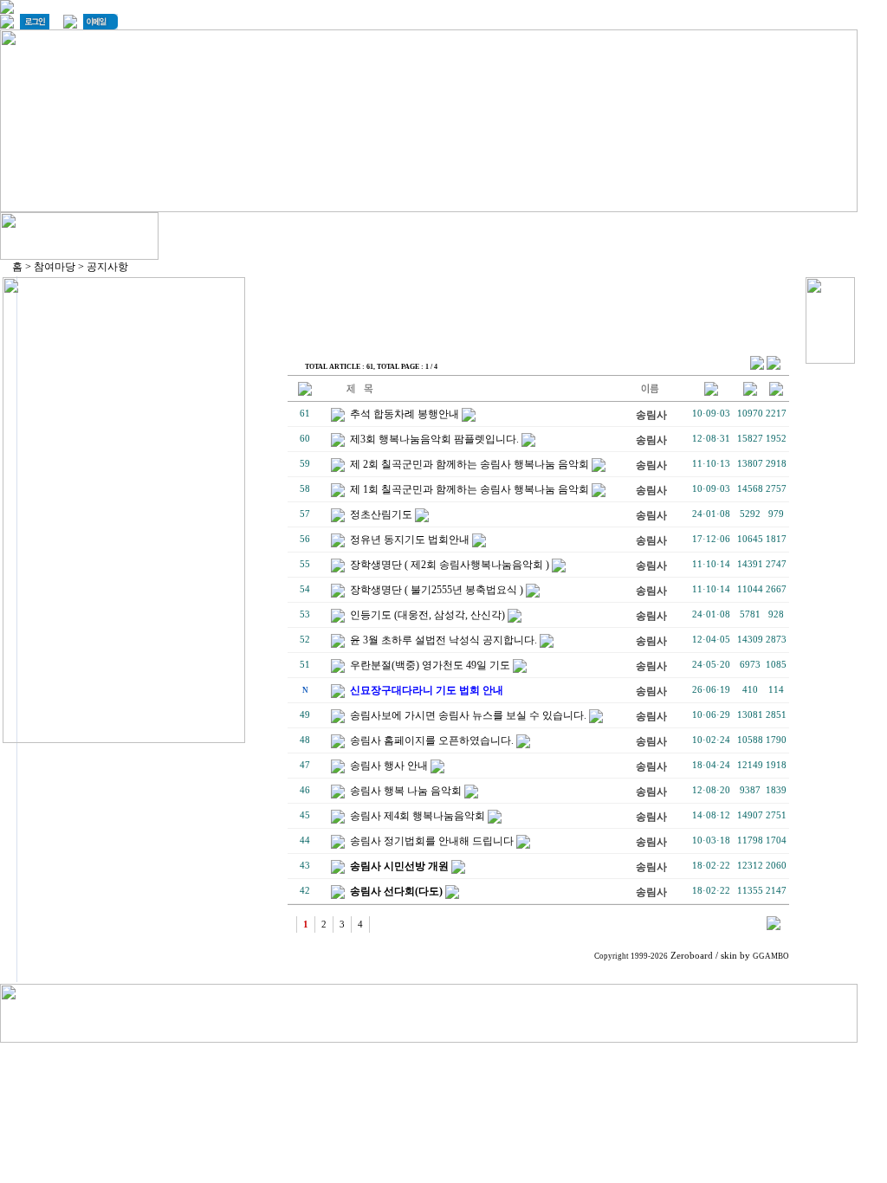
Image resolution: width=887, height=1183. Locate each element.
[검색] (773, 927)
